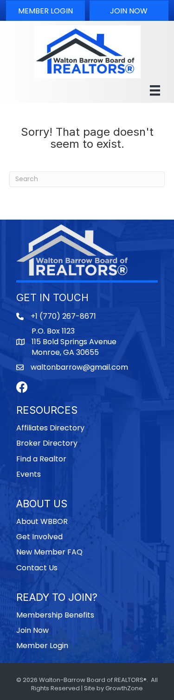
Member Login (42, 645)
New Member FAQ (49, 552)
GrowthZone (124, 688)
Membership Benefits (55, 615)
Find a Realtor (41, 459)
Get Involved (39, 536)
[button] (45, 10)
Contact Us (37, 567)
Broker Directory (46, 443)
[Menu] (155, 90)
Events (28, 474)
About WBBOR (42, 521)
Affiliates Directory (50, 428)
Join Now (32, 630)
